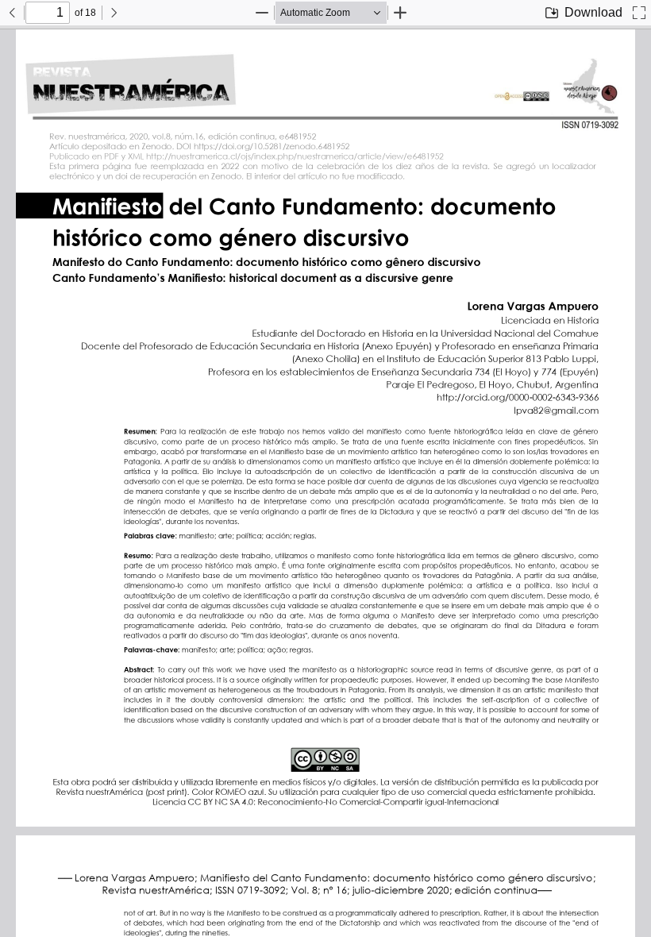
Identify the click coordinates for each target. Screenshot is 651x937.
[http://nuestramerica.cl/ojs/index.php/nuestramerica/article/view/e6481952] (307, 156)
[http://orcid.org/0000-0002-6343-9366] (513, 397)
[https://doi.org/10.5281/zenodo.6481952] (283, 146)
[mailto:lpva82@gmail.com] (553, 410)
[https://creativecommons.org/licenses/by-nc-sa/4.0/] (326, 744)
